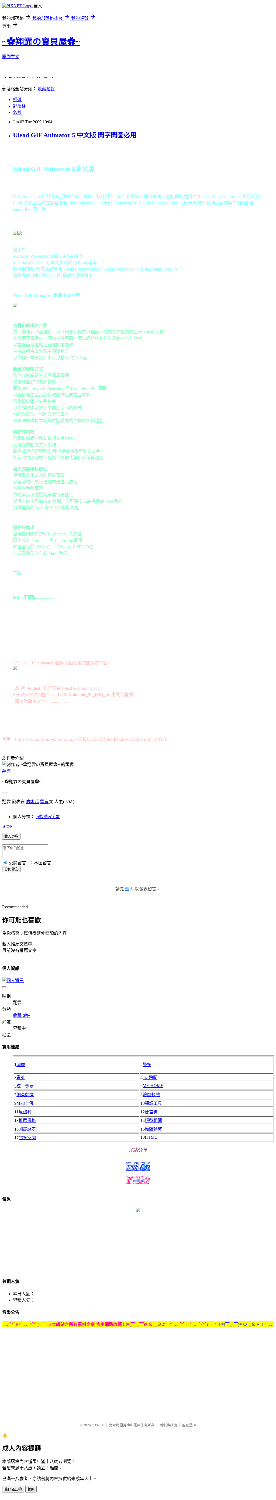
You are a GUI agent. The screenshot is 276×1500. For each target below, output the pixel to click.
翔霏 (6, 771)
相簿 (17, 99)
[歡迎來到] (15, 15)
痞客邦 (32, 801)
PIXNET (98, 1425)
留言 (44, 801)
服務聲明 (189, 1425)
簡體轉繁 (153, 1129)
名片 (17, 112)
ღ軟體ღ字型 (48, 816)
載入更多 (11, 836)
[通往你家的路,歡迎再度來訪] (138, 1210)
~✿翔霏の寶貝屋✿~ (41, 41)
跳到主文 (10, 56)
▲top (7, 826)
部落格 (19, 106)
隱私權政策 (168, 1425)
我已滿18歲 (13, 1489)
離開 (30, 1489)
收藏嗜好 (46, 89)
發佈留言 (11, 869)
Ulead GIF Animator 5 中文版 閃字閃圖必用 (75, 135)
